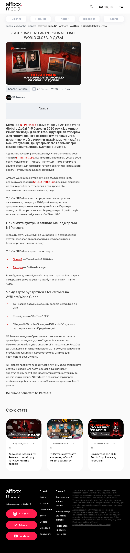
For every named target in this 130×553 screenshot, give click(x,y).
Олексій (17, 259)
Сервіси (44, 521)
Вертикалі (45, 534)
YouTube (24, 536)
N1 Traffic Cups (25, 157)
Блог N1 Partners (26, 26)
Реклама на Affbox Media (62, 501)
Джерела (45, 527)
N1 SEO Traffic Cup (44, 182)
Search (92, 7)
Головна (11, 26)
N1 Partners (18, 97)
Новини (40, 18)
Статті (16, 18)
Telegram (23, 525)
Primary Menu (121, 6)
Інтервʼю (89, 18)
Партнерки (46, 509)
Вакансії (60, 491)
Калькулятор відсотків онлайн (63, 515)
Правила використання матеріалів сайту (91, 524)
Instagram (24, 513)
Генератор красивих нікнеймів (62, 529)
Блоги (114, 18)
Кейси (65, 18)
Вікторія (18, 267)
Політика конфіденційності (85, 522)
